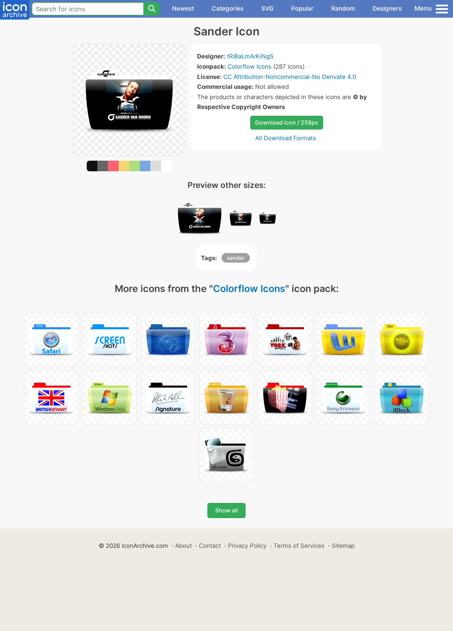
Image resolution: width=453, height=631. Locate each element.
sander (236, 257)
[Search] (151, 9)
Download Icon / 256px (286, 122)
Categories (227, 8)
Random (343, 8)
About (183, 545)
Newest (183, 8)
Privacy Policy (247, 545)
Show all (226, 510)
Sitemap (343, 545)
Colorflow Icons (249, 66)
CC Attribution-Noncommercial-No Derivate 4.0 (289, 76)
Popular (302, 8)
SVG (267, 8)
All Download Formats (285, 138)
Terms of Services (299, 545)
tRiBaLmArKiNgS (250, 56)
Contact (210, 545)
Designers (387, 8)
